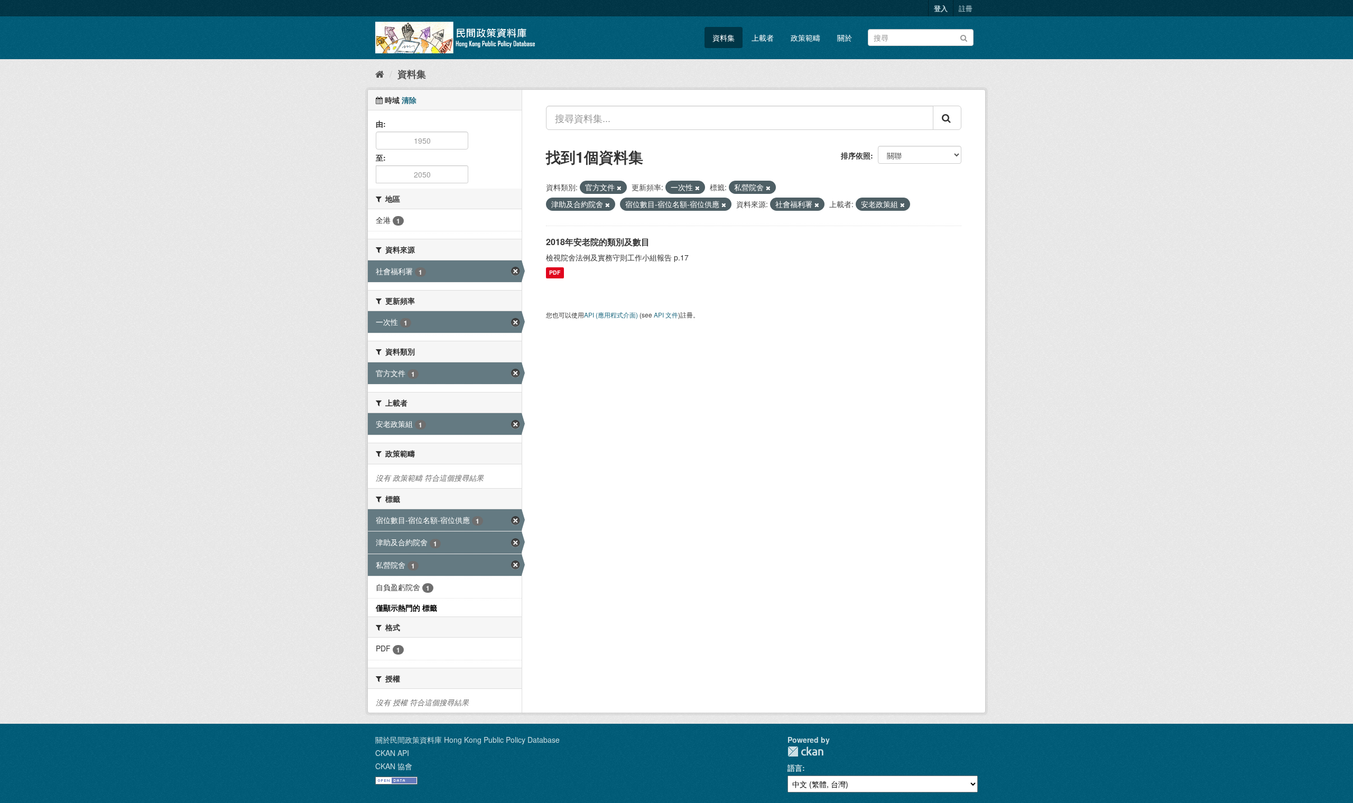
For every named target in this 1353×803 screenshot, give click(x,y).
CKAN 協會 (393, 766)
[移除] (619, 187)
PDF (554, 273)
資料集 (723, 37)
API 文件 (666, 314)
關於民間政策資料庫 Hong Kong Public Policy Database (467, 739)
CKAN (805, 751)
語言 (794, 767)
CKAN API (392, 753)
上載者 (763, 37)
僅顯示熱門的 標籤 (406, 607)
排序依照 (855, 155)
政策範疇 (805, 37)
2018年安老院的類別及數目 (598, 242)
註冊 (965, 8)
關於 (844, 37)
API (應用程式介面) (611, 314)
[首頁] (379, 73)
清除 (409, 100)
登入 (941, 8)
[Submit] (963, 36)
